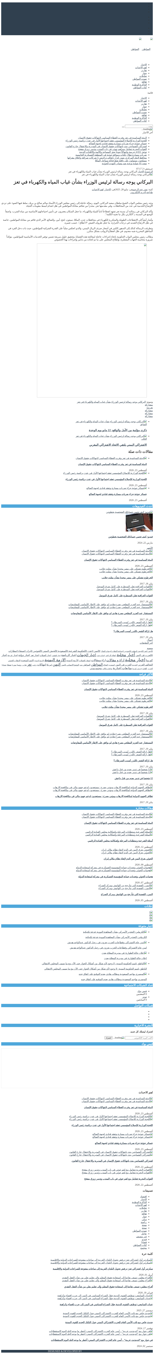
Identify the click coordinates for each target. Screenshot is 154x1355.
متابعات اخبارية (122, 668)
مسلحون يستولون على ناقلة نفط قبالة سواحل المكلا (121, 160)
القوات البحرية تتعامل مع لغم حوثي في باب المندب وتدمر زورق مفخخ (112, 149)
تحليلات (143, 76)
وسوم (150, 648)
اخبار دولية (24, 655)
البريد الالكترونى (138, 192)
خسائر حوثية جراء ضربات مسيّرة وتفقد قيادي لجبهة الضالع (118, 143)
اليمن (57, 664)
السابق (143, 424)
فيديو (144, 1239)
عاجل (144, 1233)
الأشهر (149, 548)
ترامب (34, 665)
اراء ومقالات (98, 660)
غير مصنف (141, 1236)
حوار (144, 73)
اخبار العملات (45, 655)
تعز (29, 664)
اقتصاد (143, 1196)
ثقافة (144, 81)
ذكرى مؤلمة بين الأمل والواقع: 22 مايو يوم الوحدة (118, 430)
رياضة (144, 1222)
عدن (144, 668)
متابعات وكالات (107, 668)
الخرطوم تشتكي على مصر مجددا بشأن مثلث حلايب (127, 577)
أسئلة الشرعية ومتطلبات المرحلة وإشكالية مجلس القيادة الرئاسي (120, 840)
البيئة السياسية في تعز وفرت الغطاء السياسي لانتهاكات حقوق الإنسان (112, 137)
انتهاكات (41, 664)
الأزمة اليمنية (72, 660)
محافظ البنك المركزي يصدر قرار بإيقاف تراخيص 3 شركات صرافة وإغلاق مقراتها (107, 157)
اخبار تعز (35, 655)
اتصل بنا (143, 20)
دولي (144, 1219)
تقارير (144, 70)
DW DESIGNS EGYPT (94, 1351)
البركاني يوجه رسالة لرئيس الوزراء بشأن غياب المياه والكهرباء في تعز (111, 402)
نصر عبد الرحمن (140, 189)
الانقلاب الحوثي (14, 660)
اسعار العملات (85, 660)
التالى (144, 439)
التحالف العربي (145, 664)
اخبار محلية (135, 659)
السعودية (112, 665)
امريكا (49, 665)
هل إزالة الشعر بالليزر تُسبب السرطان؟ (133, 631)
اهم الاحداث (141, 67)
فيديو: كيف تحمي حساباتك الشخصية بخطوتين (130, 536)
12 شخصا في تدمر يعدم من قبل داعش (134, 778)
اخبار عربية (13, 655)
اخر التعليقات (146, 643)
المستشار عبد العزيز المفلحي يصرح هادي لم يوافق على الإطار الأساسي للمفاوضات (112, 613)
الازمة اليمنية (55, 660)
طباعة (149, 192)
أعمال (150, 640)
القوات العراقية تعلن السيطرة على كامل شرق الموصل (126, 595)
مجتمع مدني (96, 668)
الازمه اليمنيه (39, 661)
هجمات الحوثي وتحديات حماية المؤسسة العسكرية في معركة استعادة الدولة (115, 876)
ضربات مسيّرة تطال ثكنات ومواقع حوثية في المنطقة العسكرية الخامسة (111, 155)
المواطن (97, 664)
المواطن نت (85, 665)
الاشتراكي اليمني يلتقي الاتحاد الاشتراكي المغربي (118, 444)
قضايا (144, 1242)
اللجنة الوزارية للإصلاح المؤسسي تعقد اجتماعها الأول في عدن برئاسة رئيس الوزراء (106, 140)
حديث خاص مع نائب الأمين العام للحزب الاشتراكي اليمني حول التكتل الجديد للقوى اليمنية (109, 1322)
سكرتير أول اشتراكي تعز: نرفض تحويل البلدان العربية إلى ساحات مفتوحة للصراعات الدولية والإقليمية (103, 1268)
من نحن (143, 17)
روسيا (19, 665)
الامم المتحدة (27, 660)
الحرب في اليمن (123, 664)
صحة (144, 1225)
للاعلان (143, 23)
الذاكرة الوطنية (139, 84)
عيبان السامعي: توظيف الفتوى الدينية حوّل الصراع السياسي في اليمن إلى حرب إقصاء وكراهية (106, 1304)
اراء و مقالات (115, 660)
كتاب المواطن (140, 87)
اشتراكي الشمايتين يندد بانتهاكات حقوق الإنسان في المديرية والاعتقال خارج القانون (106, 146)
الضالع (105, 665)
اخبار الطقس (56, 655)
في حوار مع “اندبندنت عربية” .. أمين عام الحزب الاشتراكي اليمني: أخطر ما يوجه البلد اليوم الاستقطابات (102, 1340)
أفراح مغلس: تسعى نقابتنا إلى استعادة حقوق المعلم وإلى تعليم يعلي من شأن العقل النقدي (108, 1286)
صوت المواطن (139, 79)
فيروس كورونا (137, 668)
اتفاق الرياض (110, 655)
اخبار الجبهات (86, 655)
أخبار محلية (126, 655)
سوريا (14, 665)
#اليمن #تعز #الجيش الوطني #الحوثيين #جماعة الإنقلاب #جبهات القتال (127, 651)
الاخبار (144, 64)
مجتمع (143, 1248)
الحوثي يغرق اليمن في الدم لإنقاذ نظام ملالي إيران (128, 858)
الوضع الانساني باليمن (70, 665)
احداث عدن (101, 655)
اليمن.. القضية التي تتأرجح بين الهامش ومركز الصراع (127, 894)
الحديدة (134, 665)
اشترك (108, 1038)
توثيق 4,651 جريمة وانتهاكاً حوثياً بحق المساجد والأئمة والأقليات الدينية (113, 152)
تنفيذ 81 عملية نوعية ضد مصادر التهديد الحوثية (124, 163)
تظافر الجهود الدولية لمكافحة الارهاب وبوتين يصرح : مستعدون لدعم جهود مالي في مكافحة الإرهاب (104, 796)
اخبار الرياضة (68, 655)
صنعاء (9, 665)
